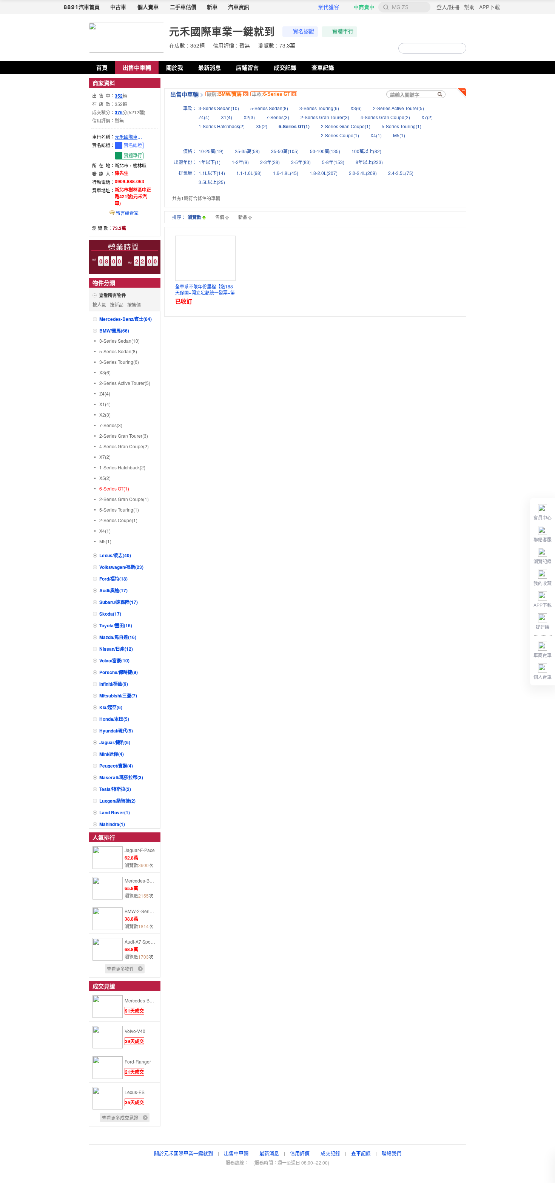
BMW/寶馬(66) (114, 330)
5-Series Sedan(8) (118, 351)
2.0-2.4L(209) (363, 173)
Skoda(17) (110, 613)
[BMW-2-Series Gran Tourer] (107, 928)
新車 (212, 7)
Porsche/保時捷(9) (118, 672)
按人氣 (99, 304)
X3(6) (105, 372)
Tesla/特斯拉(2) (115, 789)
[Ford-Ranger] (107, 1077)
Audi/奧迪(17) (113, 590)
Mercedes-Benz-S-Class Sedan (140, 880)
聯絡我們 (391, 1153)
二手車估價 (183, 7)
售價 (219, 217)
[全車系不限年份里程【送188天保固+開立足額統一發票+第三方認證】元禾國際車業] (205, 258)
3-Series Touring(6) (119, 362)
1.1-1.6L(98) (249, 173)
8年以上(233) (369, 162)
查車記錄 (322, 67)
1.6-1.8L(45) (285, 173)
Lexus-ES (135, 1092)
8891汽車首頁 (81, 7)
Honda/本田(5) (114, 719)
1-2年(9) (240, 162)
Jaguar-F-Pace (140, 850)
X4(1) (105, 530)
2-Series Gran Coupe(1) (124, 499)
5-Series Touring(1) (119, 509)
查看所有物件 (112, 295)
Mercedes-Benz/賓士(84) (125, 319)
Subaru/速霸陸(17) (118, 602)
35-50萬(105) (285, 151)
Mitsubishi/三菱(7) (118, 695)
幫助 (469, 7)
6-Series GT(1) (114, 488)
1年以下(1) (209, 162)
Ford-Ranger (138, 1061)
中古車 (118, 7)
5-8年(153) (333, 162)
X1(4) (105, 404)
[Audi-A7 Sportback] (107, 958)
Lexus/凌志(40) (115, 555)
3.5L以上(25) (212, 182)
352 (119, 95)
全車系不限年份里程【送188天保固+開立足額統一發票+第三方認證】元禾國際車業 (205, 289)
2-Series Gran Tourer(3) (123, 435)
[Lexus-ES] (107, 1107)
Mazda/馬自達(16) (117, 637)
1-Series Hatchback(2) (122, 467)
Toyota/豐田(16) (115, 625)
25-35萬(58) (247, 151)
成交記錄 (285, 67)
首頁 (102, 67)
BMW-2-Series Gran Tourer (140, 911)
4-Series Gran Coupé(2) (124, 446)
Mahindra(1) (112, 824)
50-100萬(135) (325, 151)
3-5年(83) (301, 162)
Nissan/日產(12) (116, 648)
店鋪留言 (247, 67)
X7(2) (105, 457)
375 (119, 112)
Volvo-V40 (135, 1031)
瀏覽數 (194, 217)
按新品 (116, 304)
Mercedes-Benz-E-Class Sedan (140, 1000)
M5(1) (105, 541)
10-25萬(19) (211, 151)
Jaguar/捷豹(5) (114, 742)
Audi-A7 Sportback (140, 941)
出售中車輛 (137, 67)
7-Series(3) (110, 425)
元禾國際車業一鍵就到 (130, 136)
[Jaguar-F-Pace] (107, 867)
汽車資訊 (238, 7)
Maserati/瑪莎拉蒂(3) (121, 777)
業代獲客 (328, 7)
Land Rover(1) (114, 812)
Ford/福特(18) (113, 578)
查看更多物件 (120, 968)
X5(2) (105, 478)
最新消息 (209, 67)
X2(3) (105, 414)
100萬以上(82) (366, 151)
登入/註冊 (447, 7)
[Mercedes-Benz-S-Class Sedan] (107, 897)
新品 (242, 217)
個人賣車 (148, 7)
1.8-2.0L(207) (324, 173)
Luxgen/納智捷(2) (117, 800)
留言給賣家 (127, 213)
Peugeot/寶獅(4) (116, 765)
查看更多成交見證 (120, 1117)
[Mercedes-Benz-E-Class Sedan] (107, 1016)
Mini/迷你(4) (111, 754)
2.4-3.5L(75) (400, 173)
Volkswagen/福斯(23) (121, 567)
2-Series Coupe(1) (118, 520)
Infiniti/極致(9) (113, 683)
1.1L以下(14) (212, 173)
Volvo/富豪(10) (114, 660)
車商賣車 (364, 7)
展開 (460, 93)
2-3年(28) (270, 162)
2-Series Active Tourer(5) (124, 383)
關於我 (174, 67)
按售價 (134, 304)
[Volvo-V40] (107, 1046)
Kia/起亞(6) (110, 707)
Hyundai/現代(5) (116, 730)
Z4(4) (104, 393)
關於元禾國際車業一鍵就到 (183, 1153)
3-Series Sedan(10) (119, 340)
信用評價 (300, 1153)
